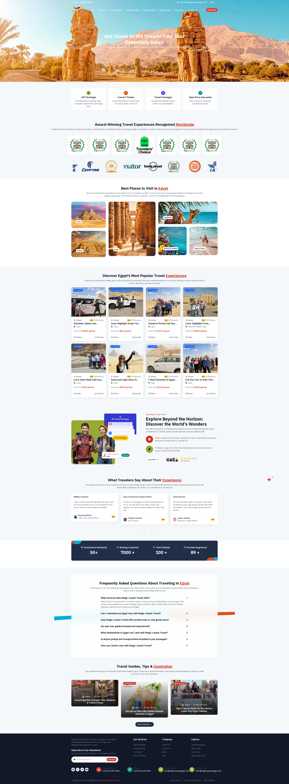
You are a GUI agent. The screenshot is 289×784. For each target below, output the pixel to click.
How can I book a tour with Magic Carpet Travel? (126, 645)
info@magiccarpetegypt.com (195, 2)
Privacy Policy (175, 780)
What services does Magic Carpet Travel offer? (125, 598)
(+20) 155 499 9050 (86, 2)
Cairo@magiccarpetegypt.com (208, 771)
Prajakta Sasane (135, 518)
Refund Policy (209, 780)
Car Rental (137, 752)
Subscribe (111, 759)
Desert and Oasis (149, 10)
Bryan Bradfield (84, 515)
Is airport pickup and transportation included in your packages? (134, 639)
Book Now (125, 455)
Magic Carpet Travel (112, 780)
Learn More (152, 460)
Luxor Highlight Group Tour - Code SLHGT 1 (126, 325)
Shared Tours (179, 10)
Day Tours (102, 10)
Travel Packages (116, 10)
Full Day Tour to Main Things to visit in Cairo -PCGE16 (200, 381)
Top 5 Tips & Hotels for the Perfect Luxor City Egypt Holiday (194, 710)
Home (92, 10)
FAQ (164, 756)
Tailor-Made (211, 10)
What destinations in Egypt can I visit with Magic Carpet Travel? (134, 632)
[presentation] (141, 531)
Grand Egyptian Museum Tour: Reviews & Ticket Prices (95, 701)
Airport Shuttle (139, 756)
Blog (164, 752)
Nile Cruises (196, 748)
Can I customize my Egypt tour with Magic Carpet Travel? (131, 613)
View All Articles (143, 724)
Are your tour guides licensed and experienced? (125, 626)
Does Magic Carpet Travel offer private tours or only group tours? (135, 619)
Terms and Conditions (192, 780)
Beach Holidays (165, 10)
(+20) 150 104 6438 (141, 771)
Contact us (166, 748)
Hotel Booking (139, 748)
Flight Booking (139, 745)
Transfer (191, 10)
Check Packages (120, 438)
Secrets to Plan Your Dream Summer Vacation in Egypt (145, 712)
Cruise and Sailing (132, 10)
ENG (212, 2)
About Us (166, 745)
